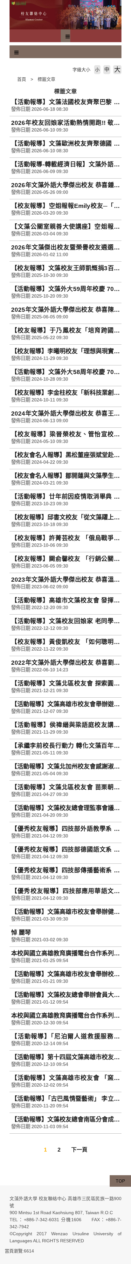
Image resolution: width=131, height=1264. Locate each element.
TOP (120, 1181)
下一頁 (79, 1150)
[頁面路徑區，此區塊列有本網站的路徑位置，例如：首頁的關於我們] (11, 79)
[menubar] (68, 36)
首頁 (21, 79)
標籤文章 (46, 79)
